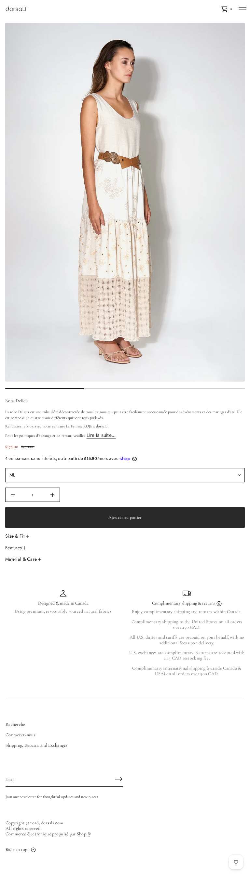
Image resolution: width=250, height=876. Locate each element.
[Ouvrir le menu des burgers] (242, 9)
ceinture (58, 426)
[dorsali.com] (16, 8)
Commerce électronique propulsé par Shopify (48, 834)
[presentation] (125, 202)
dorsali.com (52, 823)
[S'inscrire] (119, 779)
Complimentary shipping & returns (184, 603)
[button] (226, 9)
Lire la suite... (101, 435)
